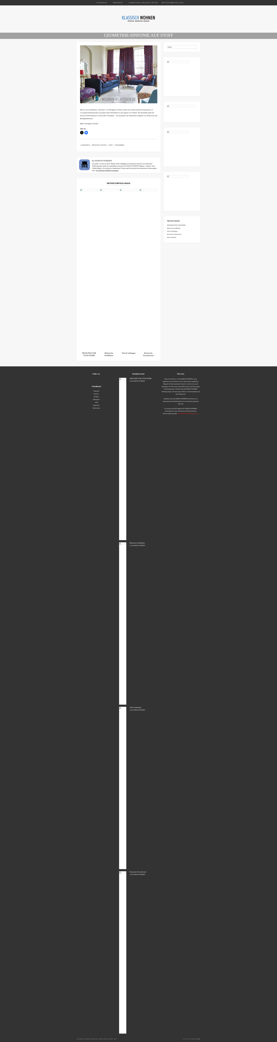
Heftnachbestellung (173, 2)
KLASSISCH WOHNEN (138, 381)
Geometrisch (85, 145)
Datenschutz (96, 408)
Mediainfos (96, 399)
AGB (96, 402)
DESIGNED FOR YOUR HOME (176, 225)
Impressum (96, 405)
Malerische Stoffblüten (173, 228)
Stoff (111, 145)
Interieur (102, 2)
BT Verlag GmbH (194, 1039)
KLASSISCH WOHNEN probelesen (107, 170)
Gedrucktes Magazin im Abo (143, 2)
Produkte (118, 2)
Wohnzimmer (119, 145)
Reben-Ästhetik (171, 237)
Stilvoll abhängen (172, 231)
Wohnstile (96, 391)
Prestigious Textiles (99, 145)
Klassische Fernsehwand (174, 234)
